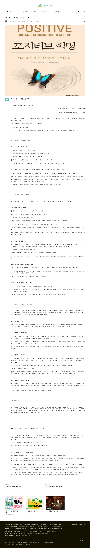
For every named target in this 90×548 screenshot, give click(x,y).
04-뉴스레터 (57, 530)
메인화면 (16, 533)
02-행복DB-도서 (14, 526)
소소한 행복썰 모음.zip (31, 511)
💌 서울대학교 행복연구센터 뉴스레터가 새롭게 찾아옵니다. (17, 535)
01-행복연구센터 (8, 524)
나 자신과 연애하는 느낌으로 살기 (54, 511)
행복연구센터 (26, 11)
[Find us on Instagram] (10, 12)
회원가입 (47, 533)
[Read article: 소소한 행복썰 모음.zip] (35, 503)
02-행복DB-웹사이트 (9, 528)
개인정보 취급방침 (9, 533)
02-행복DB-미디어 (30, 526)
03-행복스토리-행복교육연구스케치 (46, 530)
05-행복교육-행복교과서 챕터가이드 (29, 531)
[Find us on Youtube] (7, 12)
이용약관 (25, 533)
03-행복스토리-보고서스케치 (43, 528)
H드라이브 (64, 11)
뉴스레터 (50, 11)
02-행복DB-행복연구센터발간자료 (21, 528)
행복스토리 (42, 11)
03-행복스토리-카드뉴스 (33, 530)
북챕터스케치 (31, 21)
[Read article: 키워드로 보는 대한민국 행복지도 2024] (14, 503)
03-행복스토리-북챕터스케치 (56, 528)
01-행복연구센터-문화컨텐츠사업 (32, 524)
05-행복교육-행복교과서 (16, 531)
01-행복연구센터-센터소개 (45, 524)
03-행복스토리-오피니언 (22, 530)
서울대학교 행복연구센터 (14, 21)
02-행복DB (7, 526)
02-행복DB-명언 (22, 526)
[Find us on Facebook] (5, 12)
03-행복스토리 (33, 528)
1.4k (54, 513)
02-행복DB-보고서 (39, 526)
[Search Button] (78, 12)
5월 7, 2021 (24, 21)
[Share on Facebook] (7, 99)
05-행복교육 (7, 531)
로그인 (83, 11)
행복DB (34, 11)
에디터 (20, 533)
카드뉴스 (7, 508)
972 (13, 514)
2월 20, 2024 (49, 513)
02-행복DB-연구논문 (58, 526)
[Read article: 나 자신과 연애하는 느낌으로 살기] (55, 503)
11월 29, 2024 (8, 514)
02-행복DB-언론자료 (48, 526)
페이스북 (35, 533)
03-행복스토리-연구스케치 (10, 530)
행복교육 (57, 11)
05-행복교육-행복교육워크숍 (44, 531)
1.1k (34, 513)
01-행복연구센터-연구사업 (57, 524)
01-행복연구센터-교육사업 (18, 524)
